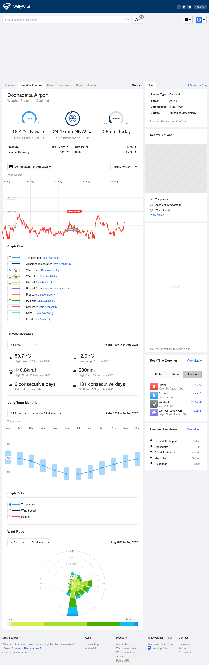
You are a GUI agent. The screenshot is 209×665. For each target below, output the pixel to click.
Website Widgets (126, 648)
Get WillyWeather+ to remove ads (170, 349)
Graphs (92, 85)
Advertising (122, 656)
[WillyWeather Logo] (21, 6)
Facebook (184, 644)
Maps (79, 85)
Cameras (10, 85)
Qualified (42, 100)
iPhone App (92, 644)
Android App (92, 648)
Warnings (65, 85)
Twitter (183, 648)
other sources (31, 648)
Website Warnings (126, 652)
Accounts (121, 644)
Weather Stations (31, 85)
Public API (122, 660)
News (50, 85)
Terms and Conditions (160, 644)
